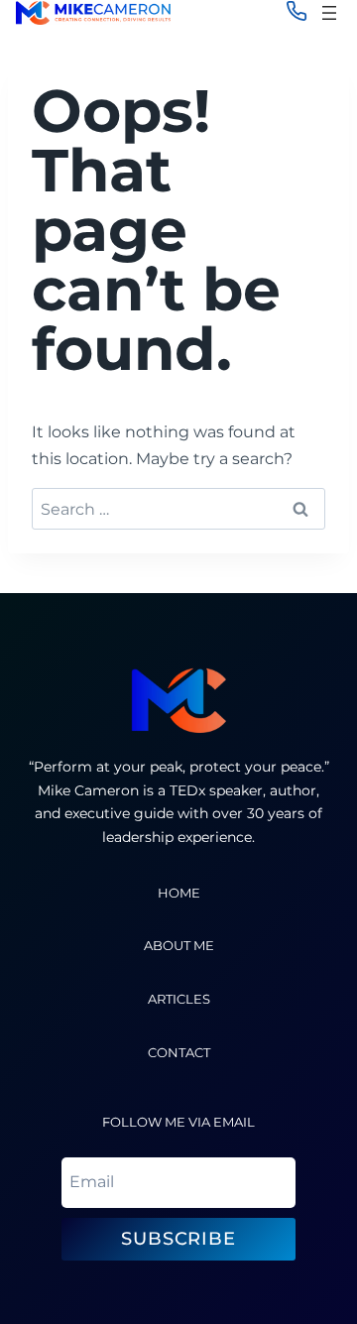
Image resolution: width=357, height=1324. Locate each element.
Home (179, 893)
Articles (179, 999)
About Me (179, 945)
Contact (179, 1052)
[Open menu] (329, 13)
